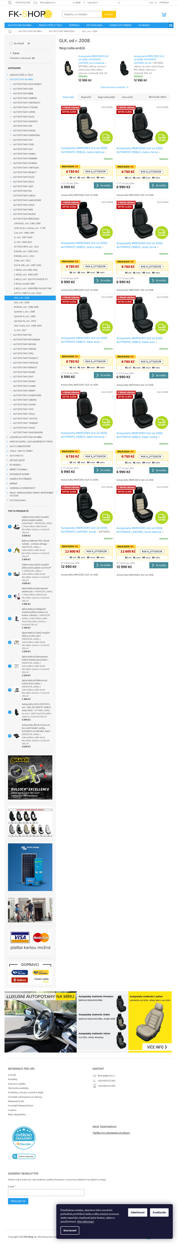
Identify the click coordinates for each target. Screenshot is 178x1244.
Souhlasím (156, 1212)
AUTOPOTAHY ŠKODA (23, 381)
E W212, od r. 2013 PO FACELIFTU (29, 279)
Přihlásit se (17, 1201)
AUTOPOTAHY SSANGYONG (26, 395)
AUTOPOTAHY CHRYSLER (25, 167)
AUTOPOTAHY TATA (22, 409)
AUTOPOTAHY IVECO (22, 182)
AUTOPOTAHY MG (21, 335)
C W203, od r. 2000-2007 (25, 274)
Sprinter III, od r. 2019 (24, 321)
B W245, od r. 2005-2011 (25, 251)
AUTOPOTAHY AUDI (22, 89)
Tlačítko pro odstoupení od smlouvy (110, 1133)
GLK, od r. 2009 (20, 302)
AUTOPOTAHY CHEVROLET (25, 102)
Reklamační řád (15, 1101)
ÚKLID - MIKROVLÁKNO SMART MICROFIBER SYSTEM (30, 494)
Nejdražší (85, 97)
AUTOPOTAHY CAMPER (24, 98)
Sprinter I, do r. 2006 (23, 311)
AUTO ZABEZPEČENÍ (19, 446)
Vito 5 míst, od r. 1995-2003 (26, 326)
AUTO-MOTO (15, 455)
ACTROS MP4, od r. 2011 (25, 246)
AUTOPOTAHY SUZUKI (23, 404)
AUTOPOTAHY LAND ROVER (26, 200)
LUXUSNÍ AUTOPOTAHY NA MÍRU (25, 437)
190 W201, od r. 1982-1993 (26, 223)
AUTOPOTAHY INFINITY (23, 172)
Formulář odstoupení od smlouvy (24, 1097)
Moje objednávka (16, 1114)
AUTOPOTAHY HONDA (23, 154)
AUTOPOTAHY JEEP (22, 186)
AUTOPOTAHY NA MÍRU (20, 79)
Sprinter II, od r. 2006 (23, 316)
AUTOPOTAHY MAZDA (23, 214)
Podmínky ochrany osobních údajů (24, 1092)
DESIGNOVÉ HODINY (18, 474)
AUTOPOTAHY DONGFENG (25, 135)
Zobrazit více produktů (111, 87)
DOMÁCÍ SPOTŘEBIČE (19, 479)
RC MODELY (14, 465)
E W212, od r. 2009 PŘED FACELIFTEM (31, 288)
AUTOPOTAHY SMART (23, 390)
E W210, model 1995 (23, 284)
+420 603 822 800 (105, 1081)
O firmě (75, 2)
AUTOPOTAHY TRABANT (24, 423)
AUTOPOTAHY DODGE (23, 130)
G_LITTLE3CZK (94, 171)
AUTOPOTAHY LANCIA (23, 195)
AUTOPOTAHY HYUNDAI (24, 163)
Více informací (83, 1222)
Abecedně (126, 97)
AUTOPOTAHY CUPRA (23, 112)
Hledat (107, 14)
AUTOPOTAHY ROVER (23, 372)
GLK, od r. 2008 (20, 298)
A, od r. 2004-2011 (22, 242)
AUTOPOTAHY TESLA (23, 414)
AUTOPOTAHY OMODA (23, 349)
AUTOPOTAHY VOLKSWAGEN (26, 432)
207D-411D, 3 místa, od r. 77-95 (28, 228)
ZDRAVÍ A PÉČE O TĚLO (20, 75)
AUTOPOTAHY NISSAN (23, 344)
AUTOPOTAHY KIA (21, 191)
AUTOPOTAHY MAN (22, 209)
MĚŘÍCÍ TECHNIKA (17, 469)
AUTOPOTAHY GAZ (21, 149)
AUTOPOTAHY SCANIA (23, 386)
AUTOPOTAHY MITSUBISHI (25, 339)
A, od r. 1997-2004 (22, 237)
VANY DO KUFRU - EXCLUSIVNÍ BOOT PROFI (30, 441)
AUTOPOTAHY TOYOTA (24, 418)
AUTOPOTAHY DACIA (22, 117)
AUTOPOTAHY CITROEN (24, 107)
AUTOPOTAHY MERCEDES (25, 219)
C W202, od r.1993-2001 (25, 270)
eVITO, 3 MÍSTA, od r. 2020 (26, 293)
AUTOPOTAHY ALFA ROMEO (26, 84)
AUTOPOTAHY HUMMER (24, 158)
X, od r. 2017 (19, 330)
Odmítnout (135, 1212)
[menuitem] (18, 25)
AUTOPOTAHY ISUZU (22, 177)
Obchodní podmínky (17, 1088)
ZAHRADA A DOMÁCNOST (21, 488)
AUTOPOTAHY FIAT (22, 140)
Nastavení (67, 1230)
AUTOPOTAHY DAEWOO (24, 121)
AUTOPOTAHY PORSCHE (24, 363)
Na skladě (20, 43)
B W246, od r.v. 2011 (23, 256)
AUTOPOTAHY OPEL (22, 353)
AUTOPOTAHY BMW (22, 93)
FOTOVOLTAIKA (17, 500)
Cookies (11, 1110)
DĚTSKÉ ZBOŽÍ (16, 460)
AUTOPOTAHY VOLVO (23, 428)
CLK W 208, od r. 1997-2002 (26, 265)
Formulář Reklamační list (19, 1105)
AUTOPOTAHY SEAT (22, 376)
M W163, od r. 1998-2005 (25, 307)
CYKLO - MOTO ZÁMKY (20, 451)
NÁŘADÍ (12, 483)
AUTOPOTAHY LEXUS (22, 205)
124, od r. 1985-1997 (23, 233)
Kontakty (91, 2)
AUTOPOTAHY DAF (21, 126)
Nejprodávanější (105, 97)
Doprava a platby (15, 1084)
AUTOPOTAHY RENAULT (24, 367)
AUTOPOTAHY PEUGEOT (24, 358)
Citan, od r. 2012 (21, 260)
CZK (150, 2)
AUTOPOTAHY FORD (22, 144)
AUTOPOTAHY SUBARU (23, 400)
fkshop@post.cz (105, 1075)
